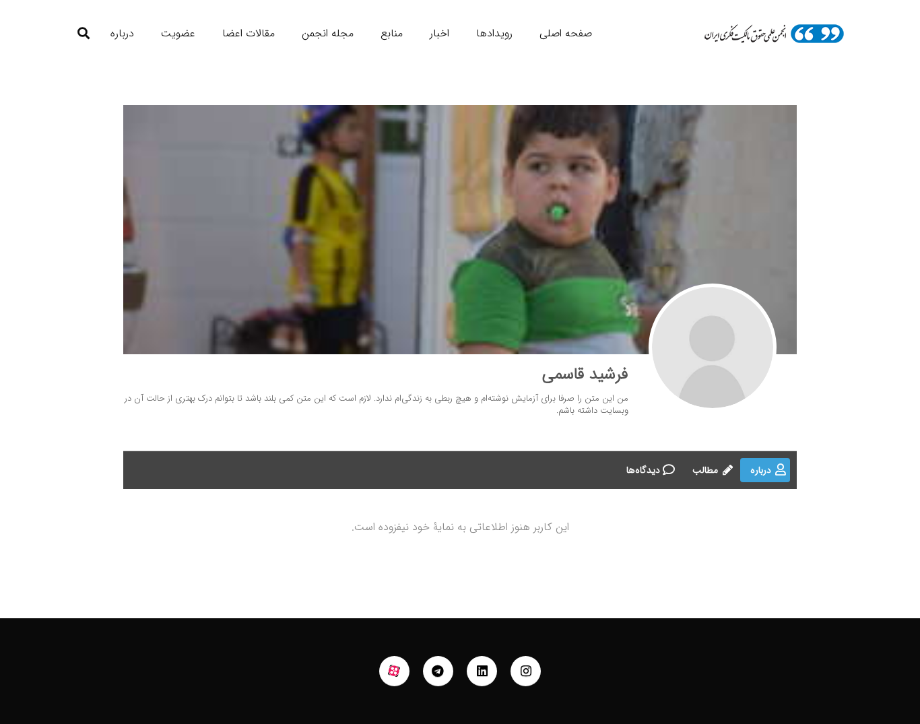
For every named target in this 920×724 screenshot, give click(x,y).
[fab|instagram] (526, 671)
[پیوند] (774, 34)
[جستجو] (83, 33)
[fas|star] (394, 671)
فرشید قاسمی (585, 374)
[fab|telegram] (438, 671)
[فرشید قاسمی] (713, 348)
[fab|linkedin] (482, 671)
